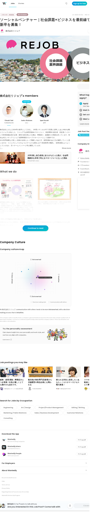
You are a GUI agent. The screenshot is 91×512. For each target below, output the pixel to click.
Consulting (8, 418)
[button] (45, 434)
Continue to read (35, 228)
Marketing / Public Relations (15, 413)
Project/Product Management (51, 407)
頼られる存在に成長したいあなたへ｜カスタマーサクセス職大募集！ (67, 382)
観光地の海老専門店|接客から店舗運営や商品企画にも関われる (40, 382)
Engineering (8, 407)
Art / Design (26, 407)
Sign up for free (79, 3)
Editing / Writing (78, 407)
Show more (66, 148)
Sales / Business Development (47, 413)
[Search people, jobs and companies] (66, 3)
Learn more (84, 124)
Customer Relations (75, 413)
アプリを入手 (82, 440)
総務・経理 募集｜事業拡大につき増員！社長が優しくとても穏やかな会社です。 (12, 382)
